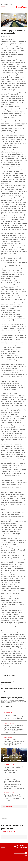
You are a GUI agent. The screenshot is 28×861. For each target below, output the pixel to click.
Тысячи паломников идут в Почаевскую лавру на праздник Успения (14, 681)
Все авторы (7, 837)
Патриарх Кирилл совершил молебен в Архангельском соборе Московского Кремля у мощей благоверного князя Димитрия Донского (14, 783)
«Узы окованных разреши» (12, 827)
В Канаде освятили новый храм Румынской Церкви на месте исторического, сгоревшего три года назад (13, 690)
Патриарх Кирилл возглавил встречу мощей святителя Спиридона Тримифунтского (14, 742)
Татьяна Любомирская (8, 831)
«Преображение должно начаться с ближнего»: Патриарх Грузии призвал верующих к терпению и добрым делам (14, 729)
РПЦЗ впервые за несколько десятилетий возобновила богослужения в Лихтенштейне (13, 698)
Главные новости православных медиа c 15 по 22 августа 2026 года (13, 716)
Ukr (10, 4)
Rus (2, 4)
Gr (7, 4)
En (5, 4)
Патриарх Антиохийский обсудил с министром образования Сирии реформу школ (13, 769)
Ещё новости (7, 806)
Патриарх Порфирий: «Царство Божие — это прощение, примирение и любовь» (14, 797)
